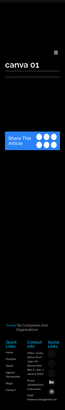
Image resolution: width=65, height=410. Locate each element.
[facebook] (52, 354)
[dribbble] (52, 391)
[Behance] (52, 382)
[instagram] (52, 363)
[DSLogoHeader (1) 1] (9, 48)
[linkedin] (52, 373)
